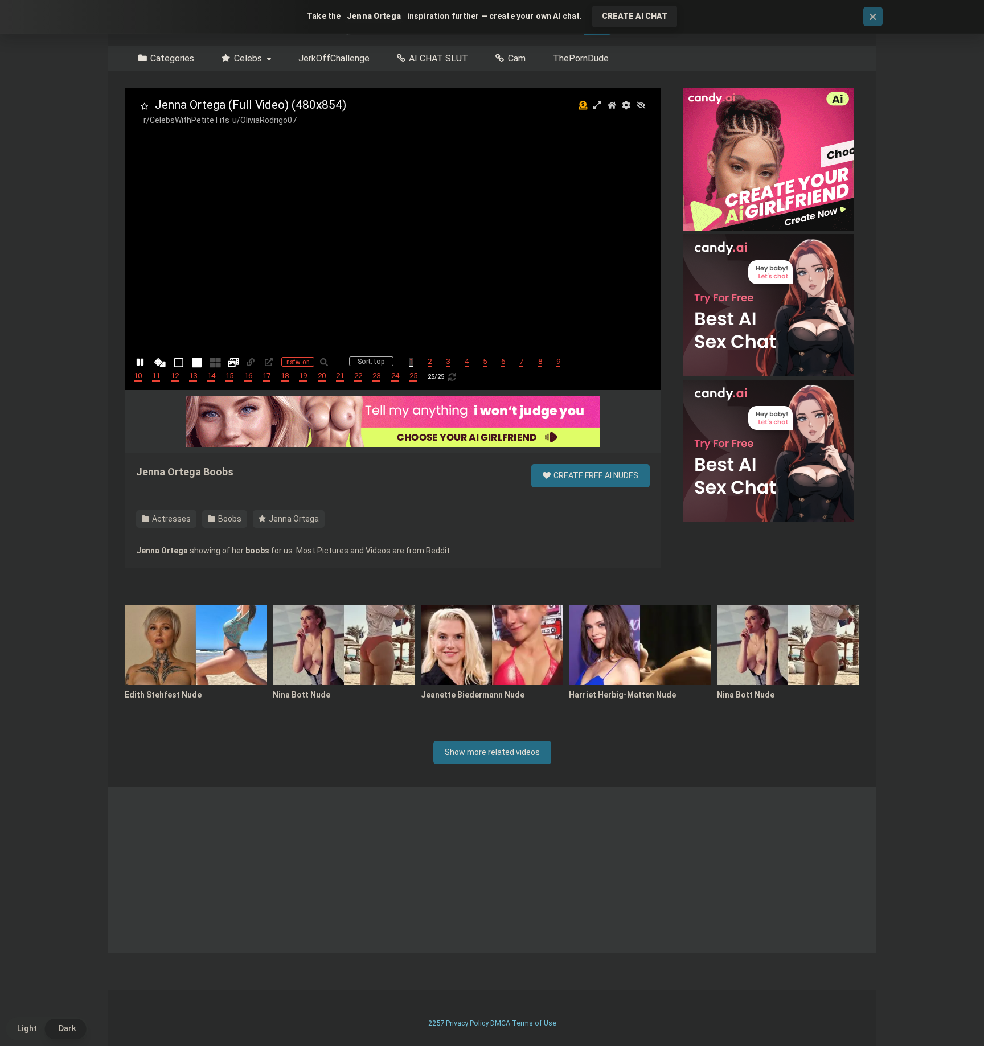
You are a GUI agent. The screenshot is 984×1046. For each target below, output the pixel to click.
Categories (172, 58)
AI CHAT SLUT (438, 58)
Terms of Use (534, 1023)
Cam (517, 58)
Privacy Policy (467, 1023)
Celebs (248, 58)
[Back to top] (945, 1011)
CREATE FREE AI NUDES (595, 475)
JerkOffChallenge (334, 58)
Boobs (228, 518)
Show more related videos (492, 752)
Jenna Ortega (293, 518)
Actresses (170, 518)
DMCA (500, 1023)
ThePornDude (581, 58)
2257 (436, 1023)
